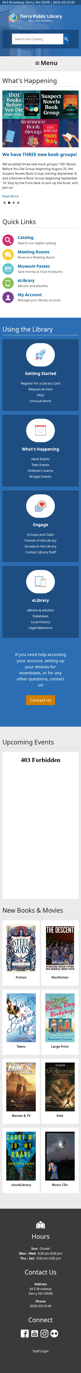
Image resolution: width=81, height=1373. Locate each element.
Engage (40, 524)
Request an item (41, 389)
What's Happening (40, 449)
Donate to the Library (40, 546)
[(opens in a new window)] (26, 1334)
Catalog (25, 237)
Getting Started (40, 373)
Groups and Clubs (40, 534)
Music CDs (60, 1185)
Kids (60, 1116)
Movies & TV (21, 1116)
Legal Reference (40, 628)
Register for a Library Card (40, 383)
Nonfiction (60, 977)
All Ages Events (40, 476)
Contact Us (40, 700)
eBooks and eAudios (33, 286)
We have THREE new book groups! (39, 154)
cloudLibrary (21, 1185)
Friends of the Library (40, 540)
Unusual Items (40, 401)
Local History (40, 622)
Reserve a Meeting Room (36, 257)
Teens (21, 1046)
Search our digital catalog (37, 243)
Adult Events (40, 459)
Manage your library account (39, 300)
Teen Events (40, 465)
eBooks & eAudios (40, 610)
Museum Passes (34, 266)
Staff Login (41, 1351)
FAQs (40, 395)
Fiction (21, 977)
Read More (10, 196)
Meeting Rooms (33, 252)
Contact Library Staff (40, 552)
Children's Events (40, 471)
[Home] (38, 18)
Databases (40, 616)
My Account (30, 294)
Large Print (60, 1046)
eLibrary (26, 280)
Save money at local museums (40, 271)
